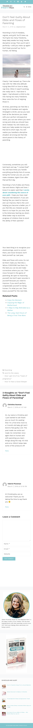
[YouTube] (21, 1)
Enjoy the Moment (14, 300)
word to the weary (12, 373)
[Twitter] (7, 1)
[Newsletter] (25, 1)
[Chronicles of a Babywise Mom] (7, 7)
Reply (7, 451)
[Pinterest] (17, 1)
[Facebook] (14, 1)
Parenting (8, 370)
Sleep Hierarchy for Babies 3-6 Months (17, 691)
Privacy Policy (23, 725)
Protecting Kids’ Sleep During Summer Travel (18, 698)
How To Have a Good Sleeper (16, 382)
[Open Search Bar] (24, 7)
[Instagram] (10, 1)
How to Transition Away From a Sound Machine (19, 685)
